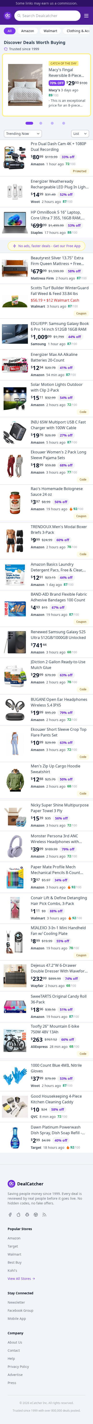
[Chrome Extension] (35, 1214)
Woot (35, 201)
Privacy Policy (18, 1366)
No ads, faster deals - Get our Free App (49, 246)
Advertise (15, 1374)
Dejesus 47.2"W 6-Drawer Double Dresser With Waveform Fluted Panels (59, 971)
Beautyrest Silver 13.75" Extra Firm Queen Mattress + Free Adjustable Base (57, 263)
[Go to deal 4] (63, 123)
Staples (37, 232)
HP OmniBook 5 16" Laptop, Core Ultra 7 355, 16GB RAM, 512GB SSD (56, 218)
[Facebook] (10, 1214)
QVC (34, 1116)
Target (36, 1147)
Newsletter (16, 1302)
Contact (14, 1350)
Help (11, 1358)
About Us (15, 1342)
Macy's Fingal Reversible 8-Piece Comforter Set (65, 75)
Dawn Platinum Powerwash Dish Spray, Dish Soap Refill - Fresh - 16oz (56, 1132)
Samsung (38, 344)
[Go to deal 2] (40, 123)
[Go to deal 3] (52, 123)
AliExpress (39, 1046)
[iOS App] (18, 1214)
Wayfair (37, 985)
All (10, 31)
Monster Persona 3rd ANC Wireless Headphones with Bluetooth (55, 841)
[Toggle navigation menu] (86, 16)
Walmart (50, 31)
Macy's (54, 90)
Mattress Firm (42, 278)
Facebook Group (20, 1310)
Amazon (27, 31)
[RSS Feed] (44, 1214)
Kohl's (12, 1270)
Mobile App (17, 1318)
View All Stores (19, 1278)
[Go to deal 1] (29, 123)
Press (12, 1382)
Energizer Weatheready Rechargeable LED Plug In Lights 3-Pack (60, 187)
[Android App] (27, 1214)
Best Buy (14, 1262)
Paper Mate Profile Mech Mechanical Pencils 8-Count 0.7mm (55, 872)
